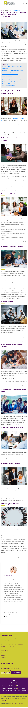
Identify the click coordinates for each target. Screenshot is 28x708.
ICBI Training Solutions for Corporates (10, 668)
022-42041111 (5, 644)
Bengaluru (4, 688)
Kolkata (23, 688)
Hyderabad (23, 690)
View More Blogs (8, 620)
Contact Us (3, 660)
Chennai (15, 688)
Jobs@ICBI (3, 657)
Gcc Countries (5, 685)
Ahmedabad (4, 690)
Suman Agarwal (16, 10)
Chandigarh (9, 688)
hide (7, 64)
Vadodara (10, 690)
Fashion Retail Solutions (7, 670)
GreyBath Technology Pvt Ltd (17, 703)
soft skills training (17, 44)
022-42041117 (12, 644)
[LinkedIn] (4, 617)
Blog (2, 652)
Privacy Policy (3, 700)
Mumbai (11, 685)
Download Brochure (16, 672)
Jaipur (18, 690)
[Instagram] (6, 617)
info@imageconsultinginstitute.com (10, 646)
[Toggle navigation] (26, 3)
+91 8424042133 (19, 644)
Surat (15, 690)
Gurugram (19, 685)
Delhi (15, 685)
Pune (19, 688)
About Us (3, 655)
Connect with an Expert (7, 666)
